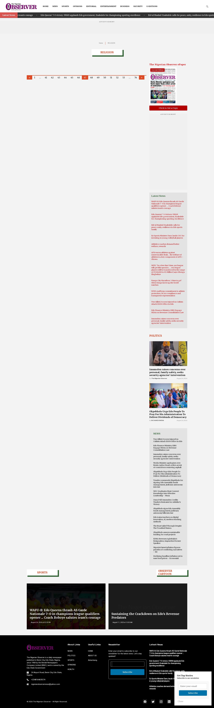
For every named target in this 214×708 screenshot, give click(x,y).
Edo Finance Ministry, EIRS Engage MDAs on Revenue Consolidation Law (167, 311)
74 (135, 77)
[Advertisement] (107, 28)
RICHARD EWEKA (157, 420)
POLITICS (71, 655)
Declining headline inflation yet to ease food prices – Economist (168, 557)
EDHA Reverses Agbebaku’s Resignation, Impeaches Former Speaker (167, 541)
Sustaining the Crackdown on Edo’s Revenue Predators (145, 616)
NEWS (55, 6)
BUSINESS (124, 6)
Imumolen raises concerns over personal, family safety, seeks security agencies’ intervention (167, 321)
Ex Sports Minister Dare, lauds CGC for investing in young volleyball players (167, 237)
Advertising (92, 660)
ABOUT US (92, 655)
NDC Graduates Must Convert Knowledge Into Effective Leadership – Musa (166, 493)
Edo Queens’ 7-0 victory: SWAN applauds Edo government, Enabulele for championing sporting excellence (167, 216)
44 (65, 77)
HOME (45, 6)
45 (72, 77)
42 (52, 77)
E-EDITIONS (152, 6)
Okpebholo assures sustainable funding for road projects (166, 533)
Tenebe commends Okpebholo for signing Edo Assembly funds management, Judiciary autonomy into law (168, 483)
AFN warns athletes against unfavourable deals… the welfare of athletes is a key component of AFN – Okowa (167, 255)
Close (180, 701)
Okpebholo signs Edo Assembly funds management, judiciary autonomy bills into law (166, 510)
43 (59, 77)
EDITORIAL (91, 6)
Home (101, 43)
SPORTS (65, 6)
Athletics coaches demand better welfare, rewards (165, 245)
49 (98, 77)
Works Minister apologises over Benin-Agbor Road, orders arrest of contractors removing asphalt (167, 465)
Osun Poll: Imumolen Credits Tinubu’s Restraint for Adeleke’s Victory (167, 502)
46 (78, 77)
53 (123, 77)
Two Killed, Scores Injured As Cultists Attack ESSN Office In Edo (167, 303)
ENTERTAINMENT (108, 6)
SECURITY (138, 6)
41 (46, 77)
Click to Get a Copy (168, 108)
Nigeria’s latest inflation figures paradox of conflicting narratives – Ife (167, 549)
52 (117, 77)
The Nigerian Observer (159, 378)
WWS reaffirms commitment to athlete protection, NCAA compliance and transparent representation (168, 293)
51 (111, 77)
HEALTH (71, 669)
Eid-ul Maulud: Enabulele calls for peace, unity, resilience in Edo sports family (134, 15)
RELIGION (111, 43)
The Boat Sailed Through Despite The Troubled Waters (167, 527)
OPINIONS (77, 6)
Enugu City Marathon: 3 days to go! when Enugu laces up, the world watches (166, 282)
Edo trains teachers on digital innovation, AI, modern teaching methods (167, 519)
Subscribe (127, 672)
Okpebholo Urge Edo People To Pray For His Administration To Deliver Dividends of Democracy (168, 414)
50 (104, 77)
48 (91, 77)
